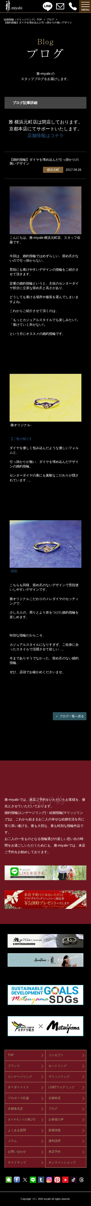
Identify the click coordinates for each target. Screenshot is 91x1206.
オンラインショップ (62, 1162)
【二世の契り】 (21, 439)
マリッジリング (59, 1076)
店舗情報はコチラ (45, 135)
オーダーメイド (18, 1087)
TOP (11, 1055)
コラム (12, 1141)
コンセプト (56, 1055)
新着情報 (55, 1130)
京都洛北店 (15, 1108)
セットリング (58, 1066)
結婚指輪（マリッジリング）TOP (23, 19)
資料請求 (55, 1141)
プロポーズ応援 (18, 1098)
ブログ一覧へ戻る (72, 716)
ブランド (14, 1066)
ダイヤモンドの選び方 (22, 1119)
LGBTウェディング (62, 1087)
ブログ (50, 19)
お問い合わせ (17, 1151)
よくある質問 (17, 1130)
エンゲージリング (20, 1076)
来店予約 (55, 1151)
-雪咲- (14, 571)
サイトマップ (17, 1162)
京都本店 (55, 1098)
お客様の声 (56, 1119)
